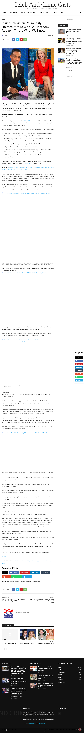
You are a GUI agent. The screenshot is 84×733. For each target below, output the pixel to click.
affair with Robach (28, 121)
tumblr (46, 572)
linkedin (36, 572)
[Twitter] (17, 39)
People (7, 17)
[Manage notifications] (80, 729)
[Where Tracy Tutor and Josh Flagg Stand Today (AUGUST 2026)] (28, 634)
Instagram (27, 163)
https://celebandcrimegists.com (22, 612)
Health (56, 12)
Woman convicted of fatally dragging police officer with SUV (45, 685)
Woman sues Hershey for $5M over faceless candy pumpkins (45, 668)
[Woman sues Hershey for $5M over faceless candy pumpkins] (33, 668)
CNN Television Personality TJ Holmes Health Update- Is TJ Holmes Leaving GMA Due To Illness (42, 600)
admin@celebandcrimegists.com (37, 723)
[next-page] (5, 649)
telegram (28, 576)
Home (4, 12)
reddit (7, 576)
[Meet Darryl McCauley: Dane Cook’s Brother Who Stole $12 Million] (10, 634)
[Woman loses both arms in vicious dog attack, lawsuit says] (33, 677)
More (62, 12)
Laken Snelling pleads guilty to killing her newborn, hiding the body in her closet (74, 31)
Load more (69, 70)
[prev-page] (3, 649)
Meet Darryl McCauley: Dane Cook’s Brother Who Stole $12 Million (9, 643)
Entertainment (45, 12)
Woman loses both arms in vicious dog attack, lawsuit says (45, 677)
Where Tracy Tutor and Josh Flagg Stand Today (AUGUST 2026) (27, 643)
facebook (15, 572)
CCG (6, 35)
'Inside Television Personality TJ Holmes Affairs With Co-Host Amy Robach (23, 581)
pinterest (25, 572)
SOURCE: (4, 557)
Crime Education (32, 12)
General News (13, 12)
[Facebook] (13, 39)
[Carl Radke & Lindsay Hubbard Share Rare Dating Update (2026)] (46, 634)
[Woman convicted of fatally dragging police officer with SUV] (33, 685)
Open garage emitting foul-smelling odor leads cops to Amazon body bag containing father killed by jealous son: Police (74, 62)
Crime (21, 12)
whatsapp (17, 576)
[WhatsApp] (25, 39)
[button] (80, 13)
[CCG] (3, 35)
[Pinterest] (21, 39)
